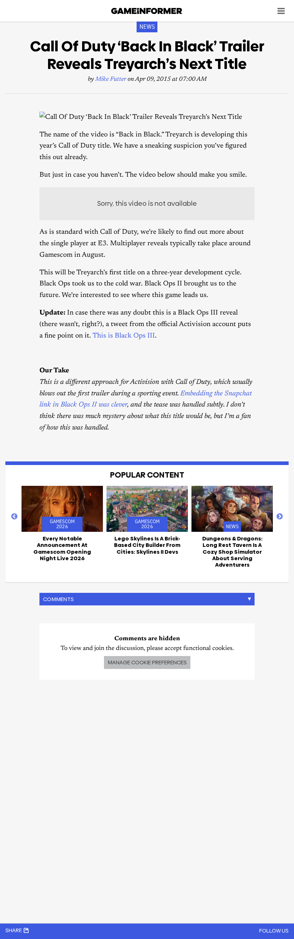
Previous (14, 516)
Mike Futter (110, 79)
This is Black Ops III (124, 336)
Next (279, 516)
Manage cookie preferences (147, 662)
